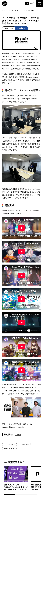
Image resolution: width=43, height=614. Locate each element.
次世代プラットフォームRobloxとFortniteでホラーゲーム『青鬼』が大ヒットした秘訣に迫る (16, 487)
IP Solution (21, 28)
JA (27, 3)
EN (31, 3)
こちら (18, 434)
